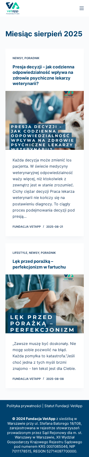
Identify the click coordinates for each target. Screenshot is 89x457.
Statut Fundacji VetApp (63, 406)
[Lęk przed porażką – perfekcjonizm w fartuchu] (44, 303)
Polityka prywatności (24, 406)
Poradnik (31, 58)
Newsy (18, 58)
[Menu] (82, 8)
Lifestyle (20, 252)
